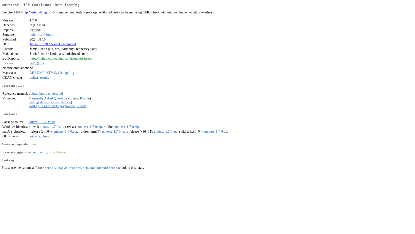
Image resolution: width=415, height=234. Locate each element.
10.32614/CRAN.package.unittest (53, 44)
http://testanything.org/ (38, 12)
